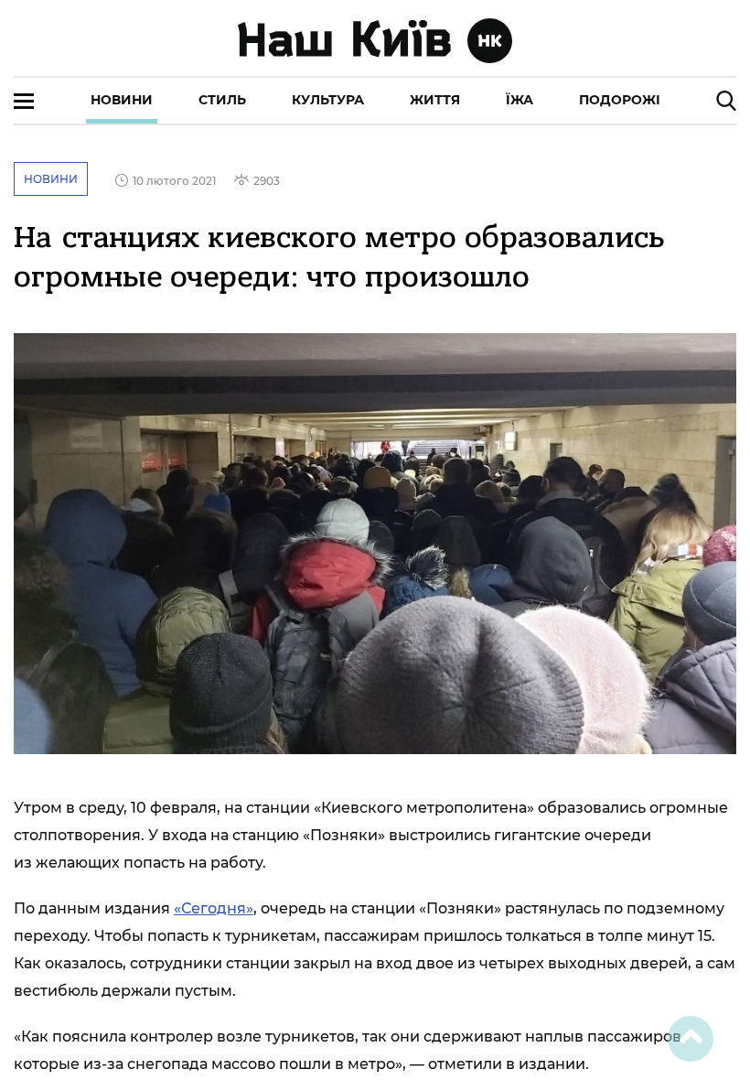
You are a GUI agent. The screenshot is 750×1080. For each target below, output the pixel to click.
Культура (328, 100)
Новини (122, 100)
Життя (435, 100)
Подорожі (619, 100)
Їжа (519, 100)
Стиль (222, 100)
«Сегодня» (213, 908)
